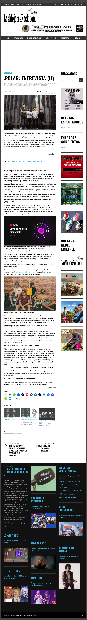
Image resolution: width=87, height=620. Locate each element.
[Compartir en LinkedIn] (43, 94)
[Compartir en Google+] (49, 91)
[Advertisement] (43, 56)
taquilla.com (65, 128)
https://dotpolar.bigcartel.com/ (26, 272)
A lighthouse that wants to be (11, 433)
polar (20, 433)
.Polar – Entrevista (9, 417)
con (39, 583)
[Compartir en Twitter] (46, 91)
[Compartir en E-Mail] (55, 94)
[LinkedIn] (62, 4)
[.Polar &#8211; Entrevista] (12, 412)
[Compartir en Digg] (52, 94)
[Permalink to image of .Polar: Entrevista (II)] (30, 112)
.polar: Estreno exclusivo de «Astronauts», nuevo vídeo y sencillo (29, 419)
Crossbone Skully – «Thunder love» (70, 490)
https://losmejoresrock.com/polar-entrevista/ (26, 161)
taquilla (63, 147)
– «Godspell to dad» (69, 481)
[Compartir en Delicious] (46, 94)
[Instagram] (58, 4)
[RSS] (68, 4)
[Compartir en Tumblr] (55, 91)
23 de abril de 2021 (9, 91)
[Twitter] (75, 4)
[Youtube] (78, 4)
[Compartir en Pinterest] (52, 91)
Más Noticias (7, 73)
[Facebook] (55, 4)
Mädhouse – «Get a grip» (67, 494)
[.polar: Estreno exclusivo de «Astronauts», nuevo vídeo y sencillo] (29, 412)
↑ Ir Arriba (80, 615)
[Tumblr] (71, 4)
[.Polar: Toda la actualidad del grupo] (47, 414)
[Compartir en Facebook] (43, 91)
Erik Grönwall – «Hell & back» (68, 497)
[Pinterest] (65, 4)
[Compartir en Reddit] (49, 94)
